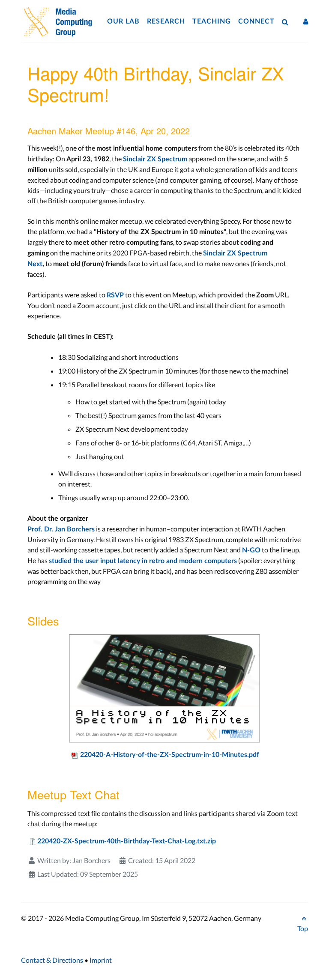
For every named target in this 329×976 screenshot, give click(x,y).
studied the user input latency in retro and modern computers (143, 561)
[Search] (287, 21)
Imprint (101, 960)
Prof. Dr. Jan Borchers (61, 529)
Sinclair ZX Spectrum (155, 159)
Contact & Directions (52, 960)
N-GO (251, 550)
